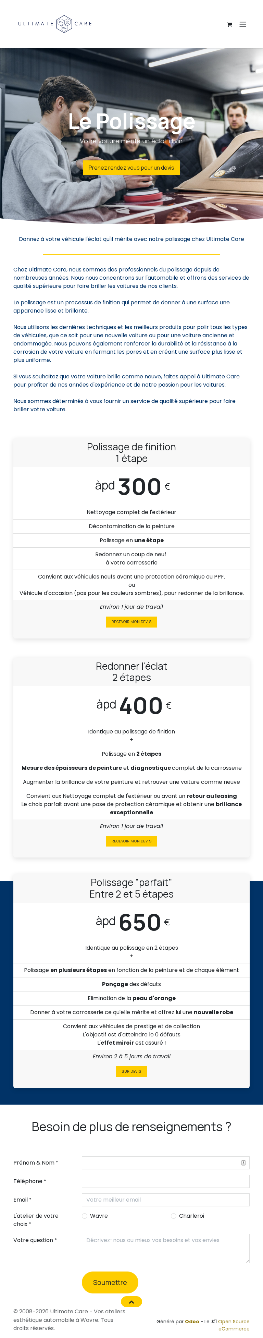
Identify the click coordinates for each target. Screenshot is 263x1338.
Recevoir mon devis (131, 621)
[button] (131, 1301)
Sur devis (131, 1071)
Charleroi (191, 1216)
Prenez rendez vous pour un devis (131, 167)
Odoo (192, 1321)
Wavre (99, 1216)
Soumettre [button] (110, 1282)
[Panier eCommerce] (229, 24)
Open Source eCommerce (234, 1325)
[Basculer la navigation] (243, 24)
